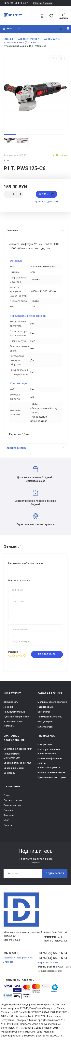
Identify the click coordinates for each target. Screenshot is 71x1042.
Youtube (9, 961)
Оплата (8, 825)
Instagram (21, 957)
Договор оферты (13, 800)
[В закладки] (53, 58)
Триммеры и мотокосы (50, 716)
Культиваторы (45, 726)
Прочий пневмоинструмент (52, 777)
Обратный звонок (42, 3)
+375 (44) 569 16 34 (52, 958)
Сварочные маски (14, 768)
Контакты (9, 815)
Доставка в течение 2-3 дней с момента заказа (35, 479)
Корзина (63, 18)
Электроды (10, 772)
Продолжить (46, 654)
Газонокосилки (45, 706)
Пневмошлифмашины (49, 758)
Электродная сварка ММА (18, 748)
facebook (8, 957)
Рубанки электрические (16, 716)
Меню (10, 29)
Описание (12, 230)
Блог (6, 820)
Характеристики (16, 447)
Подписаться (55, 873)
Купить (43, 194)
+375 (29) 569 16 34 (15, 3)
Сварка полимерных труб (17, 762)
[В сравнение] (61, 58)
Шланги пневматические (51, 772)
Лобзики (8, 706)
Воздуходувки (45, 721)
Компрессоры (44, 744)
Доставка (9, 810)
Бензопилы (43, 711)
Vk (31, 957)
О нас (7, 795)
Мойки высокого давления (52, 702)
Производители (12, 805)
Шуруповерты (11, 702)
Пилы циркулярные (14, 711)
